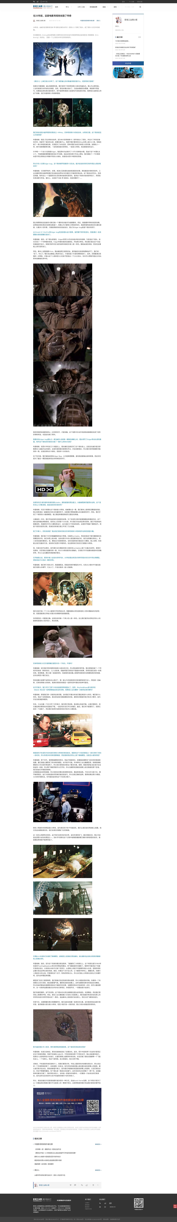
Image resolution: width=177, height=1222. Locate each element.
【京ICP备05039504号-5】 (52, 1219)
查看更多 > (98, 1144)
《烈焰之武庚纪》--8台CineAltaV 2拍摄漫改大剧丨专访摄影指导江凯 (127, 55)
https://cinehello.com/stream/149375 (50, 1131)
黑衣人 (98, 20)
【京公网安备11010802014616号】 (93, 1219)
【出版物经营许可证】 (114, 1219)
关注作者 (128, 63)
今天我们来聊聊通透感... (122, 41)
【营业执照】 (106, 1219)
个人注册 (131, 1)
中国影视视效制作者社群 (87, 20)
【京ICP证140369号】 (39, 1219)
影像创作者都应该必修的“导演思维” (125, 47)
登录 (123, 1)
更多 (139, 37)
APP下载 (43, 2)
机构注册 (139, 1)
